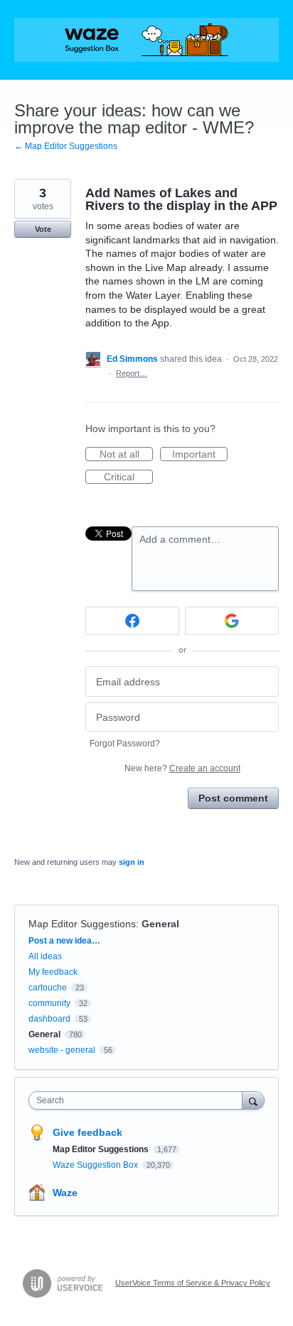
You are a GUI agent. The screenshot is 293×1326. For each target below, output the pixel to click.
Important (200, 454)
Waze (65, 1192)
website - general (61, 1050)
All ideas (45, 956)
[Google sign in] (232, 621)
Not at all (126, 454)
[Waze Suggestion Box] (146, 40)
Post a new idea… (64, 941)
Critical (128, 477)
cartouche (47, 988)
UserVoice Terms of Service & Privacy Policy (192, 1282)
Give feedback (87, 1132)
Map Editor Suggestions (82, 923)
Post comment (233, 798)
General (160, 923)
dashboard (49, 1019)
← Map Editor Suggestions (65, 146)
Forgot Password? (125, 743)
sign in (131, 862)
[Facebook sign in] (132, 621)
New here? (182, 768)
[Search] (253, 1100)
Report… (131, 373)
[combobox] (139, 1100)
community (49, 1003)
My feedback (53, 972)
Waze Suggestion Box (96, 1165)
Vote (43, 229)
